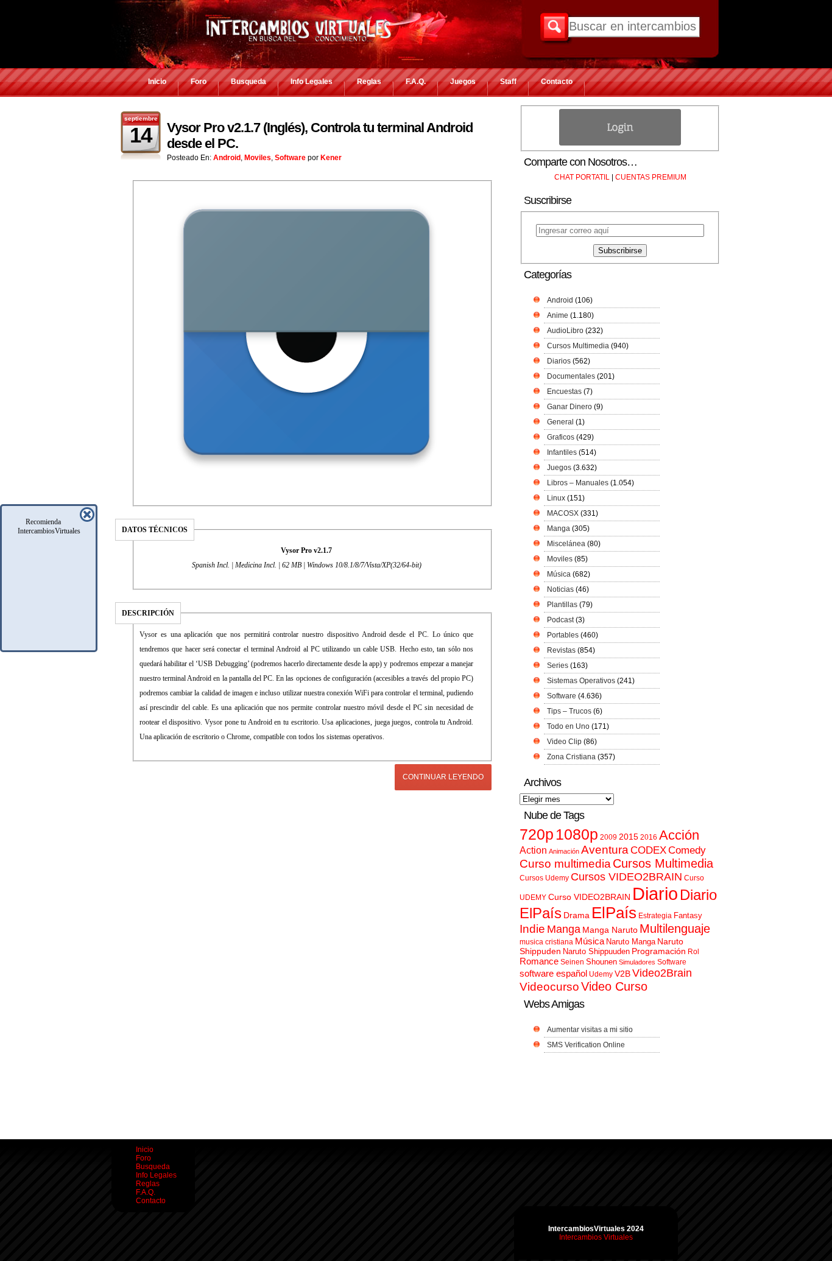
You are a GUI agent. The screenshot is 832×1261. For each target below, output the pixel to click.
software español (553, 973)
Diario (655, 893)
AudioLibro (565, 330)
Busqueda (248, 81)
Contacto (557, 81)
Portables (563, 635)
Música (559, 574)
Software (290, 157)
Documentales (571, 376)
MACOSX (563, 513)
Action (533, 850)
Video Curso (614, 986)
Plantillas (562, 604)
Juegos (463, 81)
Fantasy (688, 915)
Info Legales (312, 81)
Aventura (605, 849)
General (560, 422)
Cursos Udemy (544, 878)
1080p (576, 834)
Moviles (257, 157)
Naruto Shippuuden (596, 951)
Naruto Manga (630, 941)
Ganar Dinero (569, 406)
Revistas (561, 650)
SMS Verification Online (586, 1045)
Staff (508, 81)
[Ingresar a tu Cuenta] (620, 143)
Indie (532, 928)
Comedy (687, 850)
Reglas (369, 81)
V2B (622, 973)
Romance (539, 961)
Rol (693, 951)
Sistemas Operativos (581, 680)
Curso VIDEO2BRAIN (589, 897)
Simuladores (637, 962)
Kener (331, 157)
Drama (576, 915)
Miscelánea (566, 543)
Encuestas (564, 391)
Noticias (560, 589)
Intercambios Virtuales (596, 1237)
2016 (648, 837)
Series (557, 665)
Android (227, 157)
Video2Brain (662, 972)
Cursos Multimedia (578, 346)
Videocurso (549, 986)
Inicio (157, 81)
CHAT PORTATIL (582, 177)
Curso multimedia (565, 863)
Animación (564, 851)
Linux (556, 498)
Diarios (559, 361)
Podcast (560, 620)
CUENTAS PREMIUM (650, 177)
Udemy (601, 974)
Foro (198, 81)
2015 (628, 836)
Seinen (572, 962)
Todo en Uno (568, 726)
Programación (659, 951)
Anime (557, 315)
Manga (558, 528)
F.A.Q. (416, 81)
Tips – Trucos (569, 711)
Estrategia (655, 916)
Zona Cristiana (571, 757)
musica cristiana (546, 942)
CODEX (648, 850)
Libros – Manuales (577, 483)
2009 (608, 837)
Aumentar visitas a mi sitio (590, 1029)
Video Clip (564, 741)
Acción (679, 835)
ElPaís (613, 912)
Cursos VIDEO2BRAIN (626, 877)
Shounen (601, 961)
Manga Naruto (610, 930)
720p (537, 834)
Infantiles (562, 452)
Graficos (560, 437)
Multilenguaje (675, 928)
